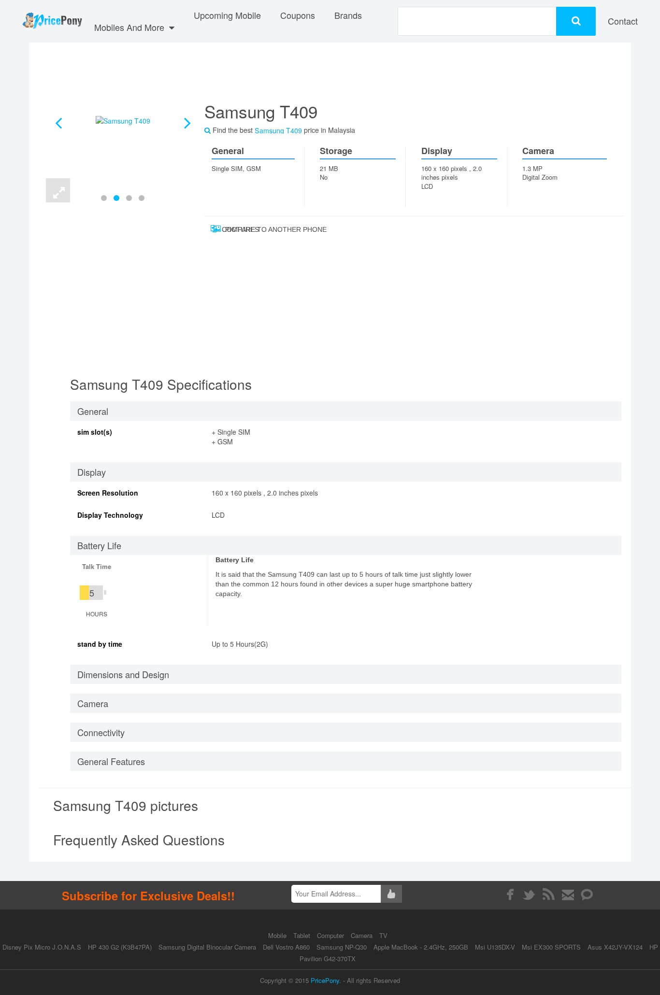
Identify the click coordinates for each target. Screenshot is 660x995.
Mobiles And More (130, 27)
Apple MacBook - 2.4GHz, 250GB (420, 947)
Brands (348, 15)
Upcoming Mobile (227, 15)
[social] (587, 894)
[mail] (568, 894)
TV (383, 935)
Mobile (278, 935)
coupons (297, 15)
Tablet (302, 935)
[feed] (548, 894)
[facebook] (510, 894)
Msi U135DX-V (495, 947)
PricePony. (326, 980)
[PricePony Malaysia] (52, 21)
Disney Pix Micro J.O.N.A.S (41, 947)
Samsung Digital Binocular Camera (207, 947)
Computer (331, 935)
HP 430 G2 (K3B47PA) (120, 947)
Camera (362, 935)
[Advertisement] (402, 75)
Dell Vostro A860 (286, 947)
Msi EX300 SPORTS (551, 947)
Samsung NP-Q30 (341, 947)
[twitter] (529, 894)
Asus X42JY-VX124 (615, 947)
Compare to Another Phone (246, 229)
